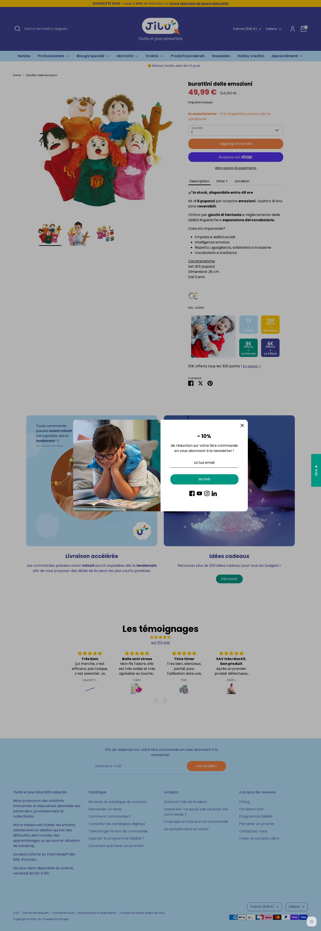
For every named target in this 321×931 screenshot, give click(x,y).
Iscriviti (204, 479)
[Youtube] (199, 493)
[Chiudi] (242, 425)
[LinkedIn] (214, 493)
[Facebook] (192, 493)
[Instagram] (206, 493)
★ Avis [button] (316, 470)
